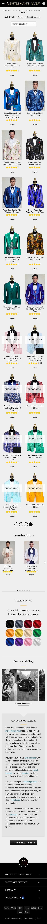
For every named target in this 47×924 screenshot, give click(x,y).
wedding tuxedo (30, 782)
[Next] (44, 563)
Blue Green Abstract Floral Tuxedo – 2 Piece (35, 65)
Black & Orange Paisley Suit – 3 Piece (35, 258)
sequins (25, 773)
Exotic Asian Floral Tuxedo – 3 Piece (35, 164)
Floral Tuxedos (34, 11)
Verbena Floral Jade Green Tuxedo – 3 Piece (12, 259)
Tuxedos (21, 11)
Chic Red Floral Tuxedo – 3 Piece (35, 407)
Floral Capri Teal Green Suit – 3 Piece (12, 308)
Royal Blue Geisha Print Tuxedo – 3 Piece (12, 211)
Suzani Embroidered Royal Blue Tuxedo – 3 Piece (35, 309)
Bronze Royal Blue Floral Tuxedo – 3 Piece (35, 211)
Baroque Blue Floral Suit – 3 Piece (35, 114)
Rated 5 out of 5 (33, 17)
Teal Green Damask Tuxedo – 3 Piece (35, 456)
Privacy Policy (28, 918)
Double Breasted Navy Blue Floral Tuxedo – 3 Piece (12, 408)
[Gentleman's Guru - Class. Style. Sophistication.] (24, 3)
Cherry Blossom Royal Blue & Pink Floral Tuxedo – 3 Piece (12, 115)
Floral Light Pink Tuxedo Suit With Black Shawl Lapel (12, 359)
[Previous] (16, 524)
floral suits (16, 800)
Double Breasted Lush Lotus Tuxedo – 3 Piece (12, 164)
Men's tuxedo (30, 758)
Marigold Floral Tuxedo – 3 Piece (35, 506)
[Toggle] (39, 875)
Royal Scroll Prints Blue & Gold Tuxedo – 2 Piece (12, 457)
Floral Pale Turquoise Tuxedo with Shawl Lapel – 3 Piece (35, 359)
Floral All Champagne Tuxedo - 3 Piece (7, 568)
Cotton (20, 17)
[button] (3, 3)
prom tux (13, 815)
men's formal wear (13, 731)
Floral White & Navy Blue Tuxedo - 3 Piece (31, 568)
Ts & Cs (39, 918)
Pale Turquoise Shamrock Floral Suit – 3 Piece (12, 507)
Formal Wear (9, 11)
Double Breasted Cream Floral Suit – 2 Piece (12, 66)
